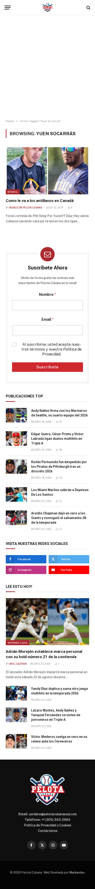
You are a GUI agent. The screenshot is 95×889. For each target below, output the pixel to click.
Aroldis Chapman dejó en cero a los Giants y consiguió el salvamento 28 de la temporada (58, 517)
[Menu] (8, 7)
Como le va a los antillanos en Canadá (40, 200)
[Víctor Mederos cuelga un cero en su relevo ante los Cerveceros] (16, 741)
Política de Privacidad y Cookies (47, 825)
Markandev (77, 872)
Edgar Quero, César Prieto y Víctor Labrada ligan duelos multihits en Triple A (57, 438)
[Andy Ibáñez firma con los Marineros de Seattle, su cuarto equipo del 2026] (16, 415)
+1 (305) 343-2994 (56, 820)
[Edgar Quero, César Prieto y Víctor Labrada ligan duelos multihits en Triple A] (16, 438)
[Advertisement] (47, 67)
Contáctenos (47, 831)
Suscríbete (47, 367)
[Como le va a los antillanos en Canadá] (47, 170)
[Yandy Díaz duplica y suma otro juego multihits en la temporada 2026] (16, 693)
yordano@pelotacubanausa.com (53, 814)
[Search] (88, 7)
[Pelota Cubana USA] (47, 7)
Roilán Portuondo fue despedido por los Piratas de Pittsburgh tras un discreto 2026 (59, 466)
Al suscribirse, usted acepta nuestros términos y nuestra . (51, 349)
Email (48, 319)
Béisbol (13, 191)
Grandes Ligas (17, 642)
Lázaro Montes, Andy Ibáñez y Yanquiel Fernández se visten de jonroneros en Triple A (55, 715)
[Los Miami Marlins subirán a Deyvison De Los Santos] (16, 494)
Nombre (47, 294)
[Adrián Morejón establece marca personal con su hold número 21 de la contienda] (47, 621)
